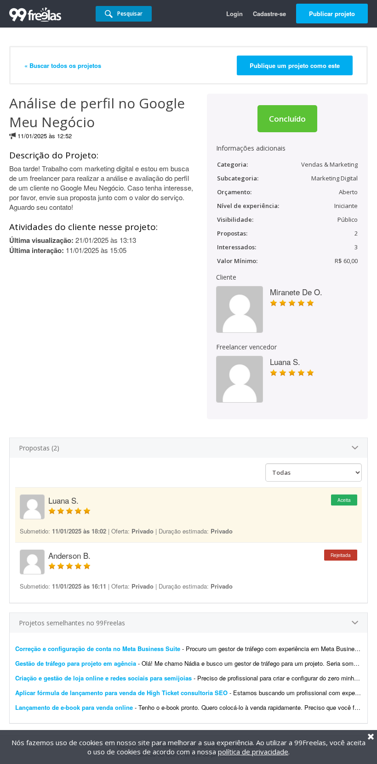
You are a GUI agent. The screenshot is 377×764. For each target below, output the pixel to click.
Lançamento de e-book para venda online (74, 707)
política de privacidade (253, 751)
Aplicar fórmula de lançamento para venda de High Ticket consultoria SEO (121, 692)
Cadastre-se (269, 13)
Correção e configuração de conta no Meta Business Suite (97, 648)
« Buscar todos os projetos (62, 65)
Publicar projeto (332, 13)
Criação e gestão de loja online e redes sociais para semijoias (103, 678)
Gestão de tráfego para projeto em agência (75, 663)
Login (234, 13)
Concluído (287, 118)
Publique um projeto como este (295, 65)
